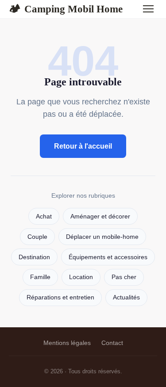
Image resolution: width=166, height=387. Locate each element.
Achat (44, 216)
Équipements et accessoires (108, 257)
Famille (40, 277)
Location (81, 277)
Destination (34, 257)
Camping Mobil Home (66, 9)
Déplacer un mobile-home (102, 237)
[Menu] (148, 9)
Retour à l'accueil (83, 146)
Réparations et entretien (60, 297)
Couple (37, 237)
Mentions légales (67, 342)
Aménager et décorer (100, 216)
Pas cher (124, 277)
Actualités (126, 297)
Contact (112, 342)
